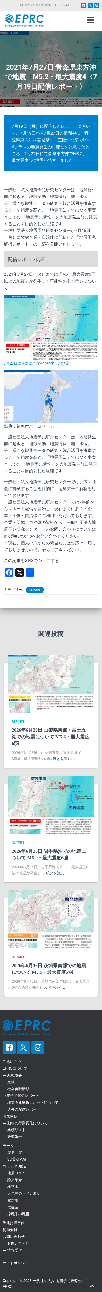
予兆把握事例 (14, 1222)
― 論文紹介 (12, 1179)
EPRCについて (15, 1068)
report (34, 590)
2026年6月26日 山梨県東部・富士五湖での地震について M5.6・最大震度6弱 (50, 736)
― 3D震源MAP (15, 1159)
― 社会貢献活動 (16, 1088)
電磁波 (10, 1206)
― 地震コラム (14, 1172)
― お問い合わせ (16, 1243)
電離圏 (10, 1200)
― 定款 (9, 1081)
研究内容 (10, 1116)
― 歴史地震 (12, 1152)
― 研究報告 (12, 1136)
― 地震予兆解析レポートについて (31, 1102)
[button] (90, 20)
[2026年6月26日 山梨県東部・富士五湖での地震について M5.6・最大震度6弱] (51, 683)
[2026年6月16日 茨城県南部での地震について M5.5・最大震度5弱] (51, 918)
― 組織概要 (12, 1074)
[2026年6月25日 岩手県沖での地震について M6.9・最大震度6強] (51, 804)
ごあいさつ (12, 1061)
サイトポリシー (15, 1262)
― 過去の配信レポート (21, 1109)
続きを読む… (64, 758)
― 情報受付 (12, 1250)
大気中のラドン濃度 (21, 1193)
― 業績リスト (14, 1129)
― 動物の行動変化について (25, 1122)
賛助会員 (10, 1229)
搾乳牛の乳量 (16, 1213)
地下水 (10, 1186)
